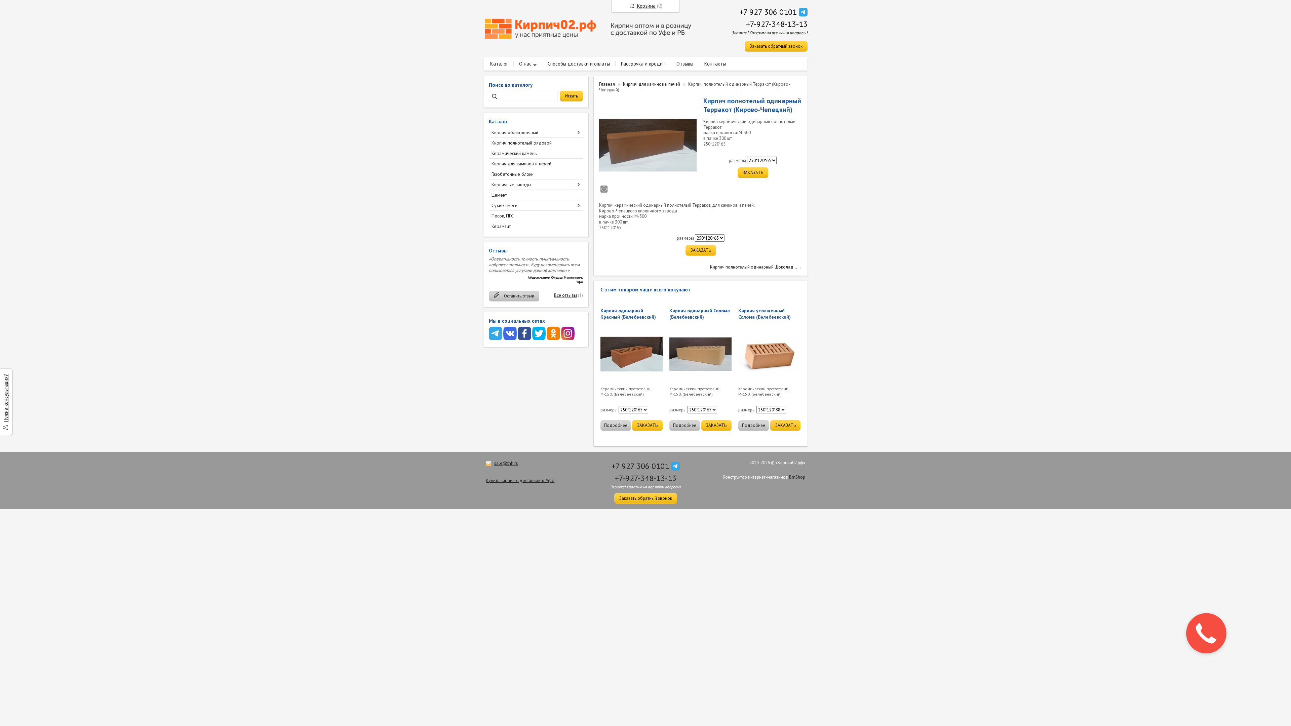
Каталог (499, 64)
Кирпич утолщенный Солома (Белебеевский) (764, 314)
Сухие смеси (504, 205)
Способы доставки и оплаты (579, 64)
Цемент (499, 195)
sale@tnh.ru (506, 463)
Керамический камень (514, 153)
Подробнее (615, 425)
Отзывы (684, 64)
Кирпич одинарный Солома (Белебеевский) (699, 314)
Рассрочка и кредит (643, 64)
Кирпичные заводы (511, 185)
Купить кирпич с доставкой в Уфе (520, 480)
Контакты (715, 64)
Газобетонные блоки (513, 174)
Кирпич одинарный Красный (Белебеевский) (628, 314)
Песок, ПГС (503, 216)
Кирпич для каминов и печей (521, 164)
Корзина (646, 6)
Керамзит (501, 226)
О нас (525, 64)
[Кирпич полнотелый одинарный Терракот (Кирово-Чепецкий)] (648, 145)
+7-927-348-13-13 (777, 24)
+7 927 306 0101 (768, 12)
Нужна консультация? (6, 398)
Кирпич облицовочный (515, 132)
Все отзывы (565, 295)
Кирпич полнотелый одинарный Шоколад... (753, 267)
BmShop (797, 477)
